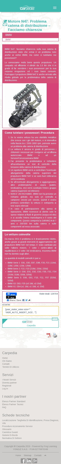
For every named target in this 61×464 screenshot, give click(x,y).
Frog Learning (50, 446)
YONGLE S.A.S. (20, 449)
